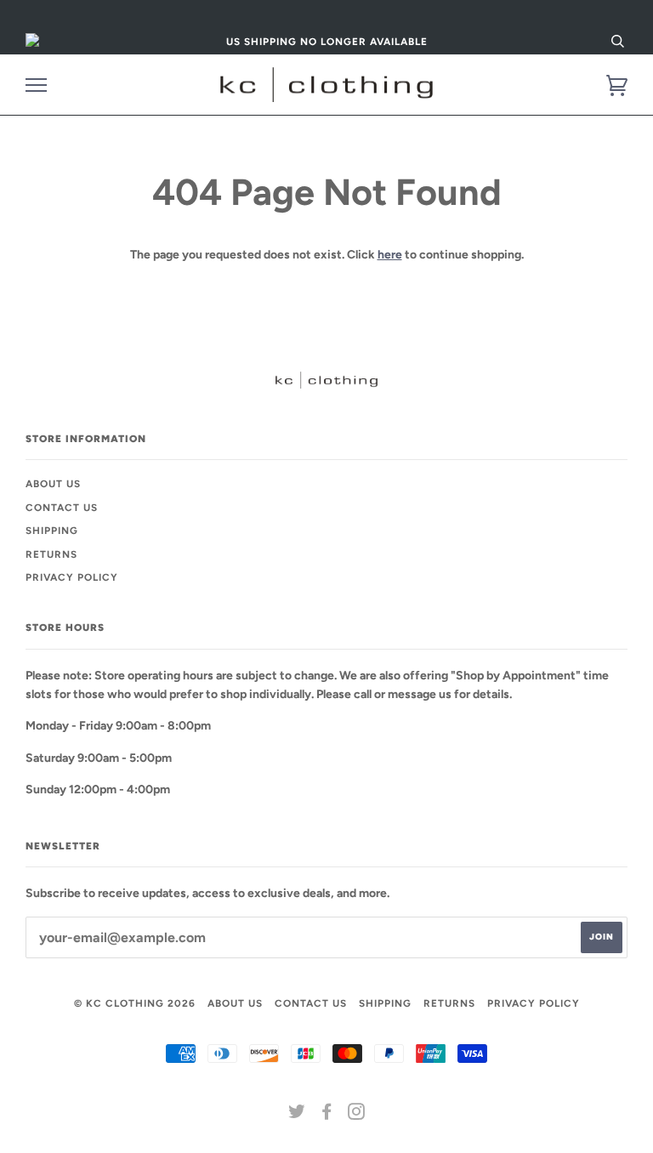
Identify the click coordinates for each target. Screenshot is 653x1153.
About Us (53, 484)
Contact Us (62, 508)
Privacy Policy (72, 577)
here (390, 254)
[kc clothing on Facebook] (327, 1115)
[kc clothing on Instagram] (357, 1115)
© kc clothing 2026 (135, 1003)
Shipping (52, 531)
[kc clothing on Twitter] (297, 1115)
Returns (51, 554)
